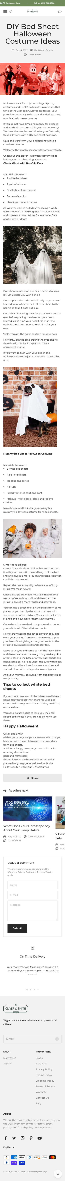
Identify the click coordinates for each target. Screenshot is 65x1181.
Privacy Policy (25, 872)
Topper (7, 1063)
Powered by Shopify (36, 1171)
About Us (41, 1063)
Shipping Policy (45, 1080)
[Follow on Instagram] (22, 1138)
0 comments (34, 54)
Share (34, 778)
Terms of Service (45, 872)
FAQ (38, 1103)
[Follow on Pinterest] (31, 1138)
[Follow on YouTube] (39, 1138)
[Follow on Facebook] (5, 1138)
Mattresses (9, 1057)
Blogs (39, 1057)
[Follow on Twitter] (14, 1138)
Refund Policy (44, 1074)
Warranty (41, 1091)
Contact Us (42, 1097)
